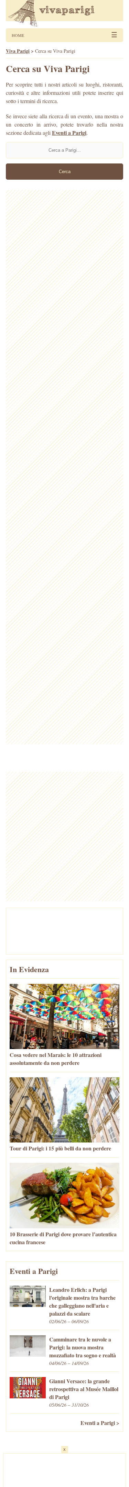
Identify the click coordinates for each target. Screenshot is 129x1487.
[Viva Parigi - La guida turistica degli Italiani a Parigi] (64, 14)
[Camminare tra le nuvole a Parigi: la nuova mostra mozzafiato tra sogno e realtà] (28, 1354)
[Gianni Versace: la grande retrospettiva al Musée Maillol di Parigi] (28, 1396)
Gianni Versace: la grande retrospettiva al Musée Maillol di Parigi (83, 1389)
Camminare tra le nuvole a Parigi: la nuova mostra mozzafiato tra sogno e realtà (82, 1347)
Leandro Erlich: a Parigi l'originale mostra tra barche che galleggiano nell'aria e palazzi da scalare (82, 1301)
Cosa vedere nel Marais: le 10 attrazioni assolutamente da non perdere (55, 1059)
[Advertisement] (64, 467)
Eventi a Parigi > (99, 1423)
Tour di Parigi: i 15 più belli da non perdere (60, 1148)
